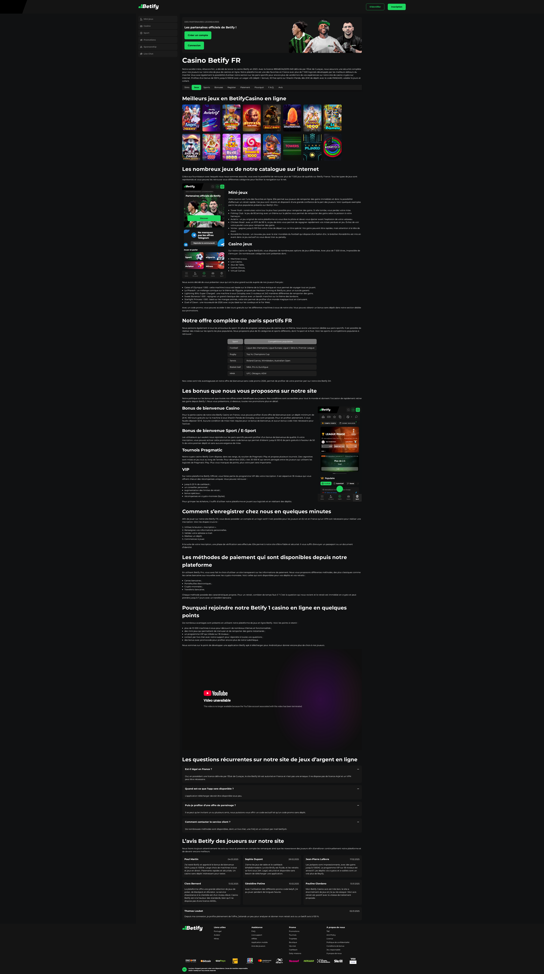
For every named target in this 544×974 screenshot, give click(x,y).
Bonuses (218, 87)
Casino (147, 26)
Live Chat (148, 53)
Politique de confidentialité (338, 942)
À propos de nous (334, 953)
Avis (281, 87)
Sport (146, 33)
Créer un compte (198, 35)
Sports (206, 87)
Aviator (217, 935)
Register (232, 87)
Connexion (194, 45)
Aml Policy (331, 935)
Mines (216, 939)
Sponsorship (150, 47)
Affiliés (254, 939)
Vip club (292, 946)
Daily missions (295, 953)
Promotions (150, 40)
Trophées (293, 939)
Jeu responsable (333, 950)
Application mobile (259, 942)
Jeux (196, 87)
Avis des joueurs (258, 946)
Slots (186, 87)
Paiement (245, 87)
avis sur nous (227, 848)
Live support (256, 935)
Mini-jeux (148, 19)
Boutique (293, 942)
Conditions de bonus (335, 946)
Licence (330, 939)
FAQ (253, 931)
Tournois (292, 935)
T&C (328, 931)
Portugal (217, 931)
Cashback (293, 950)
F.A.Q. (271, 87)
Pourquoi (259, 87)
